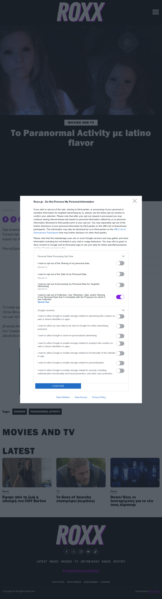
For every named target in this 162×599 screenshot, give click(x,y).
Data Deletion (63, 397)
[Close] (136, 202)
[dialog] (81, 299)
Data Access (81, 397)
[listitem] (81, 256)
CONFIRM (58, 386)
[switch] (120, 263)
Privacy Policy (99, 397)
